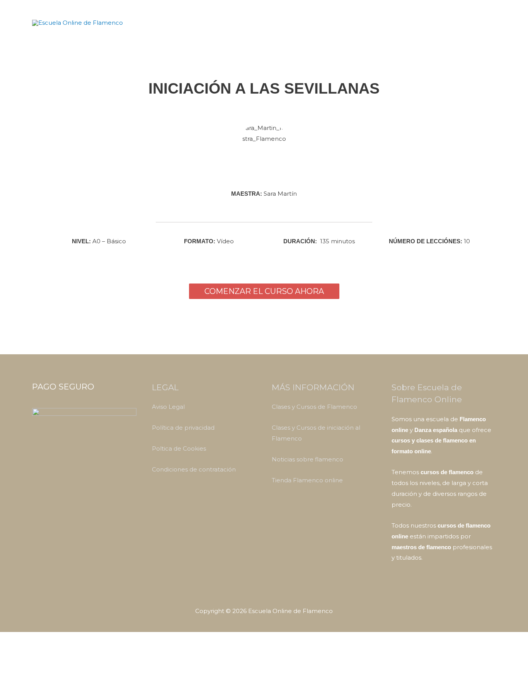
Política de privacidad (183, 427)
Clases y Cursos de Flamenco (314, 406)
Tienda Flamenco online (307, 480)
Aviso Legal (168, 406)
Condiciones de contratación (194, 469)
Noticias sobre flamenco (307, 459)
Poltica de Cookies (179, 448)
